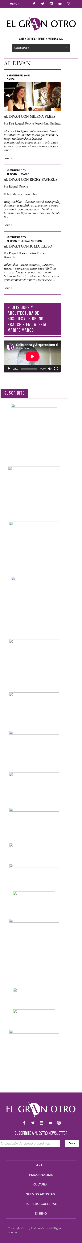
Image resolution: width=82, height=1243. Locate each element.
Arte (40, 1165)
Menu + (14, 4)
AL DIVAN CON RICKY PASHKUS (31, 179)
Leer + (8, 158)
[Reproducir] (9, 368)
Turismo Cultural (41, 1204)
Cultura (40, 1184)
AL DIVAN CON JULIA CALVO (28, 246)
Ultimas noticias (31, 241)
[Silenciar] (50, 368)
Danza (10, 79)
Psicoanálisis (41, 1175)
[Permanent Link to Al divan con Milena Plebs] (32, 96)
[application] (32, 356)
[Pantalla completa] (56, 368)
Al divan (12, 174)
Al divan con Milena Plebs (29, 116)
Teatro (25, 174)
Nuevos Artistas (40, 1194)
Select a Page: (21, 48)
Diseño (41, 1213)
